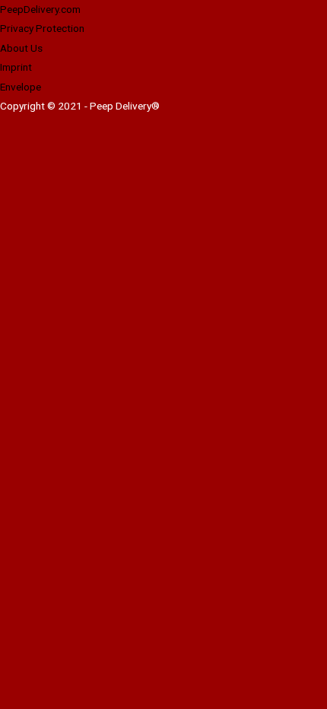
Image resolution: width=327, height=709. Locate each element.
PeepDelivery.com (40, 9)
